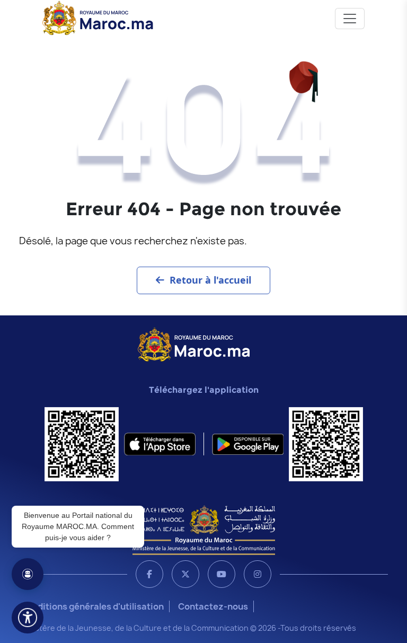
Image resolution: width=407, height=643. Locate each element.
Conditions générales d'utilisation (92, 606)
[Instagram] (257, 574)
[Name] (350, 18)
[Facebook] (149, 574)
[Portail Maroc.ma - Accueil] (194, 343)
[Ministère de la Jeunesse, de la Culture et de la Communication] (203, 529)
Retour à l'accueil (210, 280)
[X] (185, 574)
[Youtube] (221, 574)
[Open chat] (27, 574)
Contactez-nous (213, 606)
